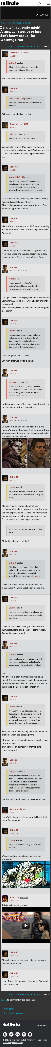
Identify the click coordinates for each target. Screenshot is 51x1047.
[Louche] (5, 269)
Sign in (4, 1000)
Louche (13, 267)
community (42, 1025)
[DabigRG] (5, 89)
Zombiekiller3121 (18, 52)
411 (31, 46)
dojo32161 (14, 897)
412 (36, 46)
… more (24, 395)
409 (22, 46)
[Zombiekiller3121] (5, 54)
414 (45, 46)
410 (27, 46)
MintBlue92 (14, 382)
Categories (42, 14)
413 (41, 46)
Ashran (12, 279)
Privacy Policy (17, 1043)
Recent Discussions (13, 1013)
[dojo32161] (5, 898)
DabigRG (12, 63)
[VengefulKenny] (5, 810)
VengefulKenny (18, 809)
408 (17, 46)
